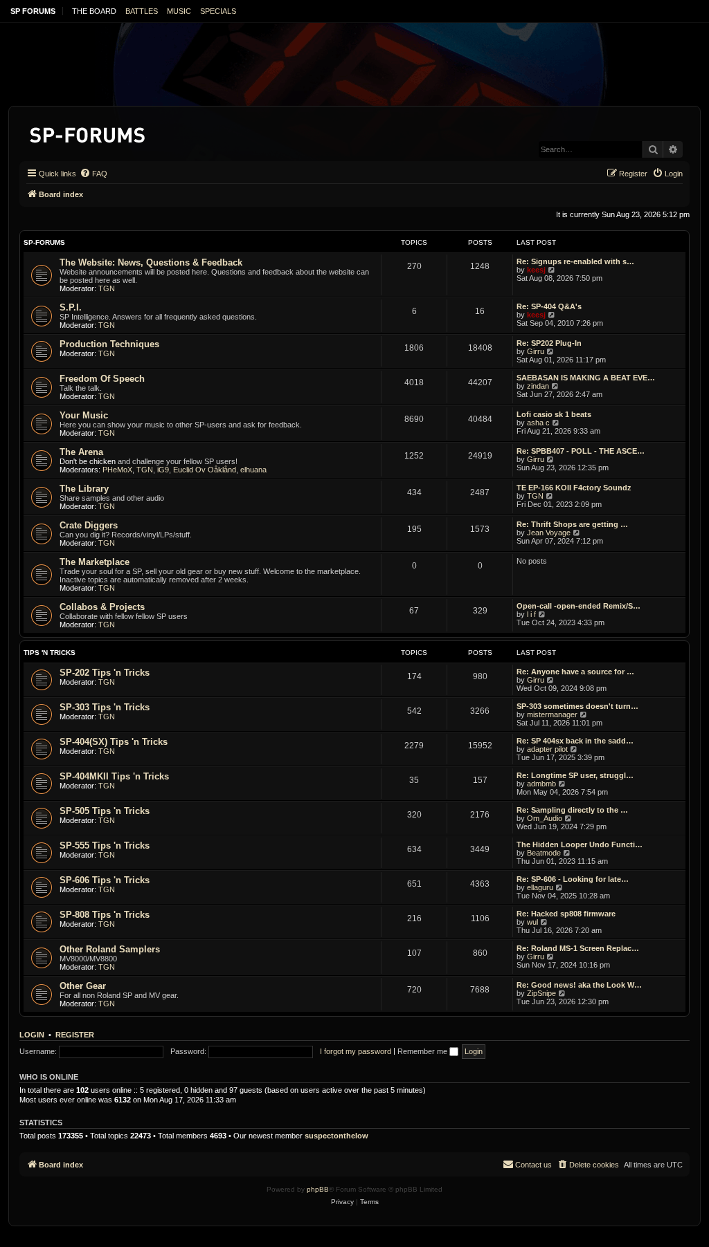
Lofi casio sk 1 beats (554, 414)
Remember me (423, 1051)
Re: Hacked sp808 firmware (566, 913)
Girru (535, 351)
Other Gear (83, 986)
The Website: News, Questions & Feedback (151, 262)
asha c (538, 422)
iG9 (163, 469)
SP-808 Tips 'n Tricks (105, 914)
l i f (531, 614)
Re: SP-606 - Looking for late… (573, 879)
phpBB (318, 1189)
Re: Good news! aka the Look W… (579, 985)
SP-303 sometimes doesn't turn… (577, 706)
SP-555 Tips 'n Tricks (105, 845)
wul (532, 922)
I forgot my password (355, 1051)
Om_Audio (544, 818)
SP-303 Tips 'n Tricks (105, 707)
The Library (84, 488)
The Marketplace (94, 562)
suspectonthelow (336, 1135)
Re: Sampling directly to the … (572, 810)
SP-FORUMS (44, 242)
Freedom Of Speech (102, 378)
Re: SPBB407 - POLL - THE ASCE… (581, 451)
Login (31, 1035)
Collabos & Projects (102, 607)
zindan (538, 386)
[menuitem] (93, 173)
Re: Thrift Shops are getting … (572, 524)
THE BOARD (94, 11)
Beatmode (544, 853)
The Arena (81, 452)
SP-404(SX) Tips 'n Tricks (114, 742)
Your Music (84, 415)
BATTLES (141, 11)
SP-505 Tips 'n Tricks (105, 811)
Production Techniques (109, 344)
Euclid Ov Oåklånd (204, 469)
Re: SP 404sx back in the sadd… (575, 741)
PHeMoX (117, 469)
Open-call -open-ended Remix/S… (578, 606)
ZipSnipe (541, 993)
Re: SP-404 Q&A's (549, 306)
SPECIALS (218, 11)
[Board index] (88, 132)
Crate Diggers (89, 525)
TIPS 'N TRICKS (49, 652)
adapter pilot (547, 749)
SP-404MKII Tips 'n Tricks (114, 776)
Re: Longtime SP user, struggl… (575, 775)
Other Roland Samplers (110, 949)
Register (74, 1035)
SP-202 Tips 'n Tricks (105, 672)
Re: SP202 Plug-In (549, 343)
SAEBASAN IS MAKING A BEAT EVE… (586, 377)
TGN (106, 288)
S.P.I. (71, 307)
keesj (536, 270)
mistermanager (552, 714)
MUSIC (179, 11)
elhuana (253, 469)
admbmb (541, 783)
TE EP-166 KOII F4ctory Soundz (574, 487)
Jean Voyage (549, 532)
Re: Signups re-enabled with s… (575, 261)
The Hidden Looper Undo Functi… (580, 844)
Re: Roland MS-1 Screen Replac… (578, 948)
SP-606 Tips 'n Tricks (105, 880)
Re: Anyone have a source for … (575, 671)
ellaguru (540, 887)
